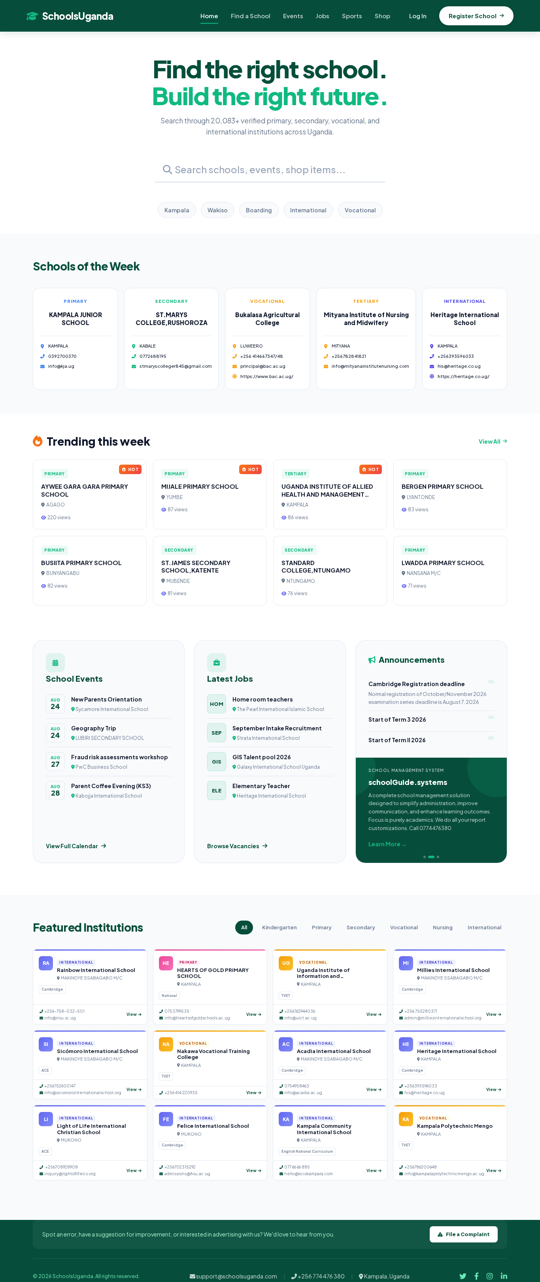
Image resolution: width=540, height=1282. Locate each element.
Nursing (443, 927)
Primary (322, 927)
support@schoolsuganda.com (236, 1276)
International (308, 210)
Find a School (250, 15)
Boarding (259, 210)
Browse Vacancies (233, 845)
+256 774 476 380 (321, 1276)
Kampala (176, 210)
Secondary (361, 927)
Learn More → (387, 843)
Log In (418, 15)
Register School (473, 15)
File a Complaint (468, 1234)
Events (293, 15)
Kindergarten (279, 927)
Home (209, 15)
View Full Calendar (72, 845)
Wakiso (218, 210)
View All (489, 441)
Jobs (322, 15)
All (244, 927)
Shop (382, 15)
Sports (352, 15)
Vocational (360, 210)
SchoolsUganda (77, 16)
